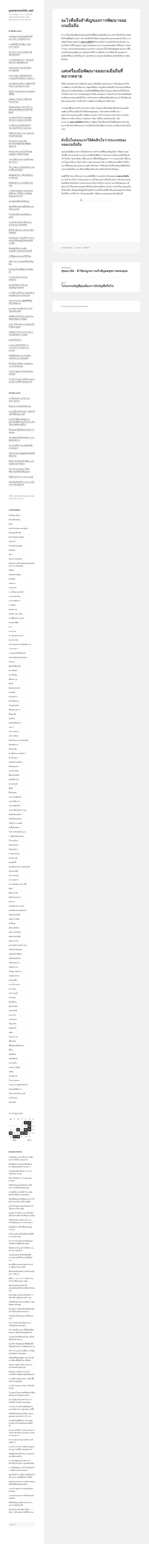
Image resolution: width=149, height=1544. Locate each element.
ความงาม (12, 631)
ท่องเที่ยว (12, 692)
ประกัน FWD (14, 771)
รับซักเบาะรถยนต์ (15, 823)
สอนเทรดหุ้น (13, 871)
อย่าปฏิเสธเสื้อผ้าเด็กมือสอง (19, 201)
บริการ (11, 727)
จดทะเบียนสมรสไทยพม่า (18, 657)
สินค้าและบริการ (15, 897)
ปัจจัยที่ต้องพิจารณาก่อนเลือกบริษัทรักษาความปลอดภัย (20, 356)
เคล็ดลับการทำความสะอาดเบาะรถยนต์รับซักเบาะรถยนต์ (21, 333)
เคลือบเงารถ (13, 967)
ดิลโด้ (11, 683)
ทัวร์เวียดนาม (14, 701)
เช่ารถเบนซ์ (13, 993)
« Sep (14, 1140)
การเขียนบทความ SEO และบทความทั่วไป (19, 399)
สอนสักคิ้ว (12, 862)
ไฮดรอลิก (12, 1102)
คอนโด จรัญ (13, 640)
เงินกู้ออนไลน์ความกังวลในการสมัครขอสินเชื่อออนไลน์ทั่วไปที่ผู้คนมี (21, 109)
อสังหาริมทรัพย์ (15, 932)
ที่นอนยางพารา (14, 709)
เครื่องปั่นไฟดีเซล (15, 954)
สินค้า (11, 888)
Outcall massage (15, 546)
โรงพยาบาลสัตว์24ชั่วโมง (18, 1085)
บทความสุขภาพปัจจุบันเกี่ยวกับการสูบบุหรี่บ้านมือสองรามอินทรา (21, 76)
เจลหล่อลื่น (13, 980)
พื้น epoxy (13, 792)
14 (18, 1129)
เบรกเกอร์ (12, 1015)
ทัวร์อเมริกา (13, 696)
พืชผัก (11, 788)
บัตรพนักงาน (13, 744)
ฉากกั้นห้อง (13, 675)
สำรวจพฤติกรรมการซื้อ (18, 884)
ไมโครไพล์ (13, 1098)
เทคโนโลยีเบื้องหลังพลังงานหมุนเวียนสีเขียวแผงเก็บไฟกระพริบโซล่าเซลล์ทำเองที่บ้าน (22, 422)
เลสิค (11, 1032)
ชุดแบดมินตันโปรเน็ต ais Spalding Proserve (18, 286)
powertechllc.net (21, 10)
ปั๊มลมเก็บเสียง (14, 775)
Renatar (12, 550)
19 (11, 1133)
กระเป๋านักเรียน (14, 596)
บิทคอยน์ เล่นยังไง (15, 762)
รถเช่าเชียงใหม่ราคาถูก (18, 810)
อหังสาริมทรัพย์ (15, 936)
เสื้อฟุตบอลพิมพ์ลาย (16, 1045)
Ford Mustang (14, 519)
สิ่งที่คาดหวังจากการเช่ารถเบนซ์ (21, 477)
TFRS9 (11, 570)
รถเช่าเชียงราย (14, 801)
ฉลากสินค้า (13, 670)
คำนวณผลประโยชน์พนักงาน (20, 644)
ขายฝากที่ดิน (13, 622)
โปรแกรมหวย (14, 1080)
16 (26, 1129)
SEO (10, 554)
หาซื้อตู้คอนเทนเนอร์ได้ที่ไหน (20, 256)
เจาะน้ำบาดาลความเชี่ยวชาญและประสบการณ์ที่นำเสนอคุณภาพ (22, 380)
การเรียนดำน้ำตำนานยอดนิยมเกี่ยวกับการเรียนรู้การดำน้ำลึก (20, 118)
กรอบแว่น (12, 587)
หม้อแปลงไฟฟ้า (15, 914)
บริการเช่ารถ (14, 731)
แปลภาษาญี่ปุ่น (14, 1067)
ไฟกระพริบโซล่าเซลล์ (17, 1093)
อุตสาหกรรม (13, 941)
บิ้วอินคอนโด (14, 766)
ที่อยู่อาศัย (12, 714)
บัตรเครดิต (13, 749)
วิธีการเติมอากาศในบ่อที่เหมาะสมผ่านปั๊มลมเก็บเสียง (22, 168)
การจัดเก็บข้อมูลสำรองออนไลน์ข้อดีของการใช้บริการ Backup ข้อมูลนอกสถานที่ (21, 193)
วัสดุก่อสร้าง (13, 849)
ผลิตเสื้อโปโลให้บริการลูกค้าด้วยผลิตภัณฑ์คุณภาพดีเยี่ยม (21, 317)
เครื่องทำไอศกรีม (15, 949)
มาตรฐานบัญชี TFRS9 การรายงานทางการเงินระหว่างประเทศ (19, 347)
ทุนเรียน (12, 718)
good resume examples (18, 528)
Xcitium (12, 579)
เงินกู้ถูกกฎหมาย (15, 971)
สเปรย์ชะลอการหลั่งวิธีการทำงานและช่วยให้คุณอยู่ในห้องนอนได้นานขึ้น (21, 240)
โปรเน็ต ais (13, 1076)
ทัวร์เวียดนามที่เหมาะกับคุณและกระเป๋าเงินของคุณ (21, 364)
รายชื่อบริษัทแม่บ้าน (16, 836)
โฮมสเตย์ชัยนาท (15, 1089)
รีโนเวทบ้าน (13, 840)
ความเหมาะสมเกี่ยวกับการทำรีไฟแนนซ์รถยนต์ (20, 309)
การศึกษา (12, 605)
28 (18, 1136)
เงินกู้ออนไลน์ (14, 975)
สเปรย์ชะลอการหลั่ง (16, 906)
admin (78, 247)
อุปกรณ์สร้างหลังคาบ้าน (18, 945)
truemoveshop (15, 574)
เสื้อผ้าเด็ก (12, 1041)
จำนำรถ (12, 662)
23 (26, 1133)
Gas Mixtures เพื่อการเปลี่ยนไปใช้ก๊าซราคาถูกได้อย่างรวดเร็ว (22, 84)
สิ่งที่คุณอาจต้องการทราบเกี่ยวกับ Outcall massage (21, 134)
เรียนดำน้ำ (13, 1028)
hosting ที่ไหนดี (15, 532)
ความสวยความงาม (16, 635)
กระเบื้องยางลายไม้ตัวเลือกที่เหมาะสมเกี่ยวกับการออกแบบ (20, 126)
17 (29, 1129)
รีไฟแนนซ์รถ (14, 845)
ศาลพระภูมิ (13, 858)
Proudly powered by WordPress (74, 306)
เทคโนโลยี (13, 1010)
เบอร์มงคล (13, 1019)
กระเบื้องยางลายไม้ (16, 592)
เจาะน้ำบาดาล (14, 984)
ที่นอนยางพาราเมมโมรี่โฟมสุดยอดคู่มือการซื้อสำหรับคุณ (20, 152)
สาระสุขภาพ (13, 880)
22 (22, 1133)
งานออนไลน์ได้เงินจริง (17, 653)
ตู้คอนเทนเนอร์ (14, 688)
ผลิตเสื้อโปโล (14, 779)
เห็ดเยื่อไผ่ (12, 1054)
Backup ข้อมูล (14, 515)
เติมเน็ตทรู (13, 1002)
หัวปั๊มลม (12, 923)
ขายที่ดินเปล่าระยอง (16, 618)
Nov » (29, 1140)
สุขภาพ (11, 901)
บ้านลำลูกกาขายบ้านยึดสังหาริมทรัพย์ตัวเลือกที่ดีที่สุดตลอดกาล (20, 143)
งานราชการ (13, 648)
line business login (16, 537)
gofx (10, 524)
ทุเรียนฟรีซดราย (15, 723)
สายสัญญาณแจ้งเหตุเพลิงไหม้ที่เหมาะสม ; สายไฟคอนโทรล (21, 37)
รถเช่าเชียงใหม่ (14, 805)
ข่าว (10, 627)
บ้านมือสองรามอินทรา (17, 753)
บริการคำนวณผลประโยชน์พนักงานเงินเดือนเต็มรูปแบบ (19, 470)
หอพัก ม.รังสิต (14, 919)
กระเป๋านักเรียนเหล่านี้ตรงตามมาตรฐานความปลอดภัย (20, 223)
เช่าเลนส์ (12, 997)
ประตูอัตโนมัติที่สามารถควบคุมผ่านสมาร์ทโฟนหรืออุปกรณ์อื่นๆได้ (21, 1423)
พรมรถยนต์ (13, 784)
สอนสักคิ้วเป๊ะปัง (15, 340)
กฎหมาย (12, 583)
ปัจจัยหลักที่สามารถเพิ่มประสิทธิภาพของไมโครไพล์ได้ (20, 249)
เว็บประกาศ (13, 1037)
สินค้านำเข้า (13, 893)
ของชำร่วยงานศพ (15, 614)
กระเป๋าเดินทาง (14, 600)
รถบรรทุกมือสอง (15, 797)
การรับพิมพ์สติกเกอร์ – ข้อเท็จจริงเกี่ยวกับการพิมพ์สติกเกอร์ (21, 61)
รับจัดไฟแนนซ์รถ (15, 814)
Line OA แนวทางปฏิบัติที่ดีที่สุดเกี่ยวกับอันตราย (20, 301)
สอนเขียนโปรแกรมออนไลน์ (19, 866)
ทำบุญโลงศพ (14, 705)
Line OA (12, 541)
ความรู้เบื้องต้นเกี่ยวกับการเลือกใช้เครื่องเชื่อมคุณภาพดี (22, 412)
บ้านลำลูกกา (13, 757)
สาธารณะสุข (14, 875)
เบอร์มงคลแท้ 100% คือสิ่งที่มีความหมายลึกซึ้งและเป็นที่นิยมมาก (20, 1257)
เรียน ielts (12, 1023)
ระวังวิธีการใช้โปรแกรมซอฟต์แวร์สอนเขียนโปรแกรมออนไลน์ (22, 294)
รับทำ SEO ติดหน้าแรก (17, 832)
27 (14, 1136)
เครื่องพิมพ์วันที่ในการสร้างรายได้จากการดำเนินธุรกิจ (21, 483)
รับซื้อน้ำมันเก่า (14, 827)
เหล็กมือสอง (13, 1058)
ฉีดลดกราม (13, 679)
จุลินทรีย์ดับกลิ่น (15, 666)
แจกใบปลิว (13, 1063)
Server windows (15, 559)
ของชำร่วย (13, 609)
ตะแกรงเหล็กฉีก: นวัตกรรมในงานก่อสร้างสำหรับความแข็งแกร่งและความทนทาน (22, 1433)
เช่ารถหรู (12, 989)
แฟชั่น (11, 1071)
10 (29, 1126)
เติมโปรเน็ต (13, 1006)
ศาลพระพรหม (14, 853)
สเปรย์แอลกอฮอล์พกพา (18, 910)
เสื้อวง (11, 1050)
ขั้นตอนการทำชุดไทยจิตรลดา (20, 406)
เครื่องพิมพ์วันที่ (14, 958)
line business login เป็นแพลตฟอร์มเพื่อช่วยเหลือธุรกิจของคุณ (22, 1288)
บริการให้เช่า (14, 736)
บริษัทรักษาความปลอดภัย (18, 740)
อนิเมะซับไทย (14, 928)
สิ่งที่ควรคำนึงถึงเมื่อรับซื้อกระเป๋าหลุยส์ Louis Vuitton (21, 462)
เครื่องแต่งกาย (14, 962)
